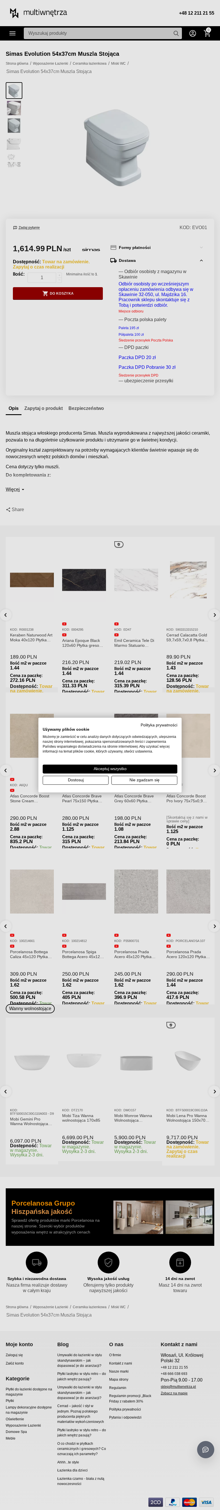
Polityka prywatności (159, 725)
